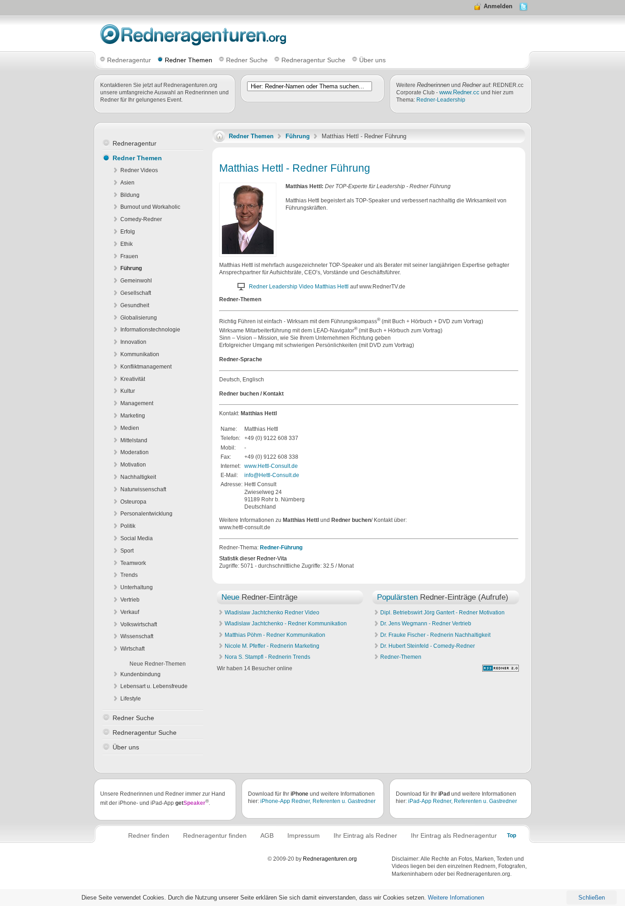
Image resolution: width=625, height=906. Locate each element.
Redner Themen (251, 136)
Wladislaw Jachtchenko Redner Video (272, 612)
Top (511, 835)
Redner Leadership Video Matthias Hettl (299, 286)
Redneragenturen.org (330, 859)
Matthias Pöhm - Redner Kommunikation (275, 635)
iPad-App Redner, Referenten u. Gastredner (462, 801)
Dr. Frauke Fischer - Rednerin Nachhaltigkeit (435, 635)
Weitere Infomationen (456, 897)
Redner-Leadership (440, 100)
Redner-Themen (400, 657)
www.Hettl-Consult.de (271, 466)
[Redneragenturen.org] (500, 670)
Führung (298, 136)
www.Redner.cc (459, 92)
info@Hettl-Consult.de (271, 475)
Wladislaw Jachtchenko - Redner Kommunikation (286, 623)
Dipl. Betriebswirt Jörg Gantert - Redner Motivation (442, 612)
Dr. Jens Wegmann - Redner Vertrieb (425, 623)
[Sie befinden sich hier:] (219, 136)
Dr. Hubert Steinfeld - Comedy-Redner (427, 646)
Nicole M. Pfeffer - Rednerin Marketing (272, 646)
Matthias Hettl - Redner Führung (294, 168)
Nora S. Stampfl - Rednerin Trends (267, 657)
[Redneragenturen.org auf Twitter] (523, 9)
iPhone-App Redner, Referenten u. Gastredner (318, 801)
